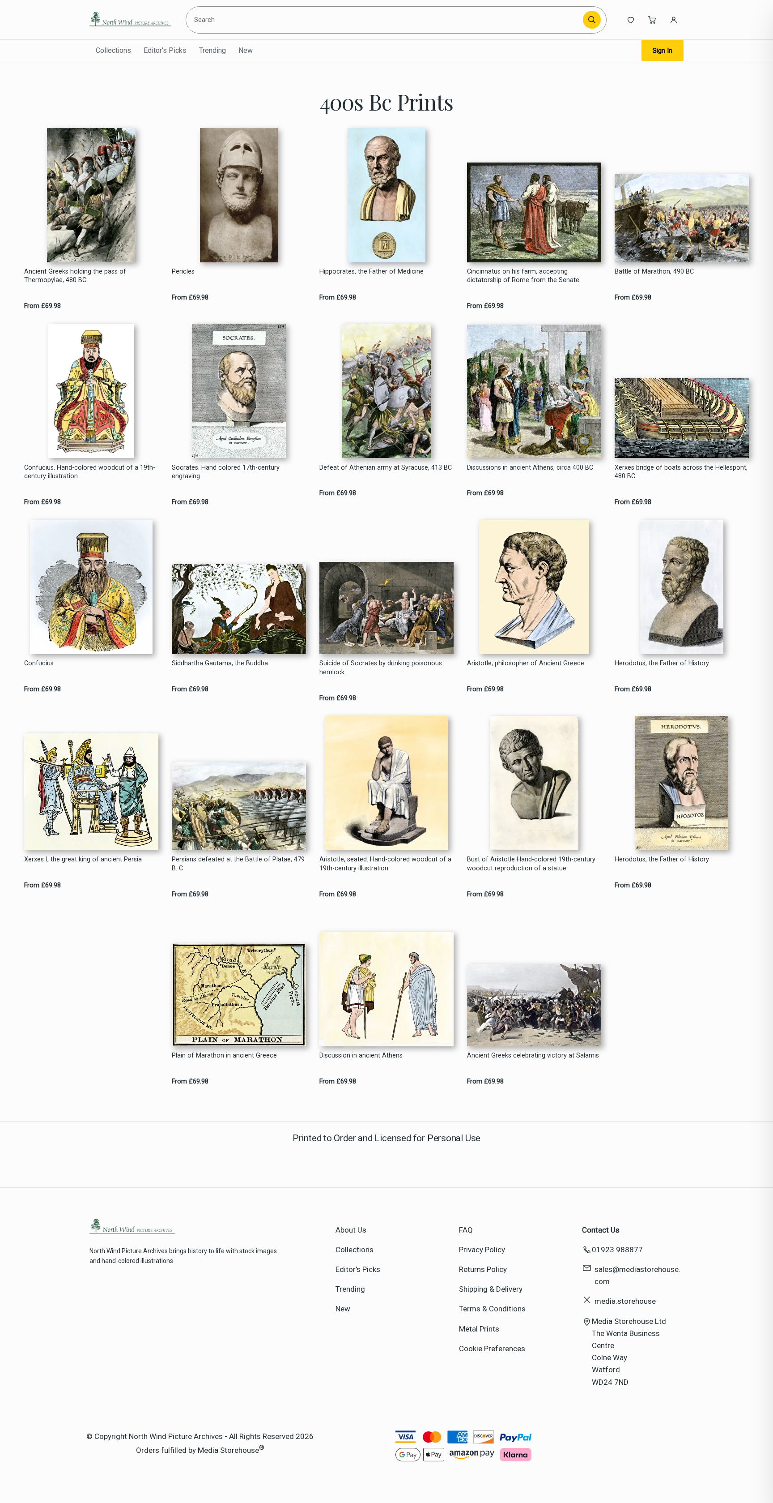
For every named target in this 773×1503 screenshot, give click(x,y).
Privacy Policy (482, 1249)
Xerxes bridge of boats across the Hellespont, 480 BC (681, 472)
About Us (351, 1229)
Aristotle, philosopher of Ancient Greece (525, 663)
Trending (212, 50)
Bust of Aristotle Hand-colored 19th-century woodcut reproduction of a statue (531, 864)
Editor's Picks (165, 50)
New (245, 50)
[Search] (592, 20)
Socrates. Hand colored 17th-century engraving (226, 472)
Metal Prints (479, 1328)
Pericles (183, 271)
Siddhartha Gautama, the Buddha (220, 663)
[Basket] (652, 20)
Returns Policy (483, 1269)
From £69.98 (42, 306)
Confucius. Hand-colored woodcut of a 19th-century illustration (89, 472)
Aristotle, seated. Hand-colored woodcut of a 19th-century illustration (385, 864)
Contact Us (601, 1229)
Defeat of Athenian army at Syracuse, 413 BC (385, 467)
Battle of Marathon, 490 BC (654, 271)
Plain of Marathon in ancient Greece (224, 1055)
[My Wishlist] (631, 20)
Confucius (39, 663)
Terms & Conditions (492, 1308)
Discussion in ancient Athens (361, 1055)
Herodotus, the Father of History (662, 663)
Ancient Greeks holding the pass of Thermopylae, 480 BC (75, 276)
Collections (113, 50)
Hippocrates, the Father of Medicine (371, 271)
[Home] (130, 20)
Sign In (662, 51)
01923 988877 (617, 1249)
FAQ (466, 1229)
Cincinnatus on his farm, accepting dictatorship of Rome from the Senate (523, 276)
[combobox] (386, 20)
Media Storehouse (228, 1450)
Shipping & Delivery (490, 1289)
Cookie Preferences (492, 1348)
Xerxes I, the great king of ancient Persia (83, 859)
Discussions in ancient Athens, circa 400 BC (530, 467)
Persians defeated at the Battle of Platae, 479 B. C (238, 864)
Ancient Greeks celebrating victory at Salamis (533, 1055)
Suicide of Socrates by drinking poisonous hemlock (380, 667)
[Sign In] (674, 20)
